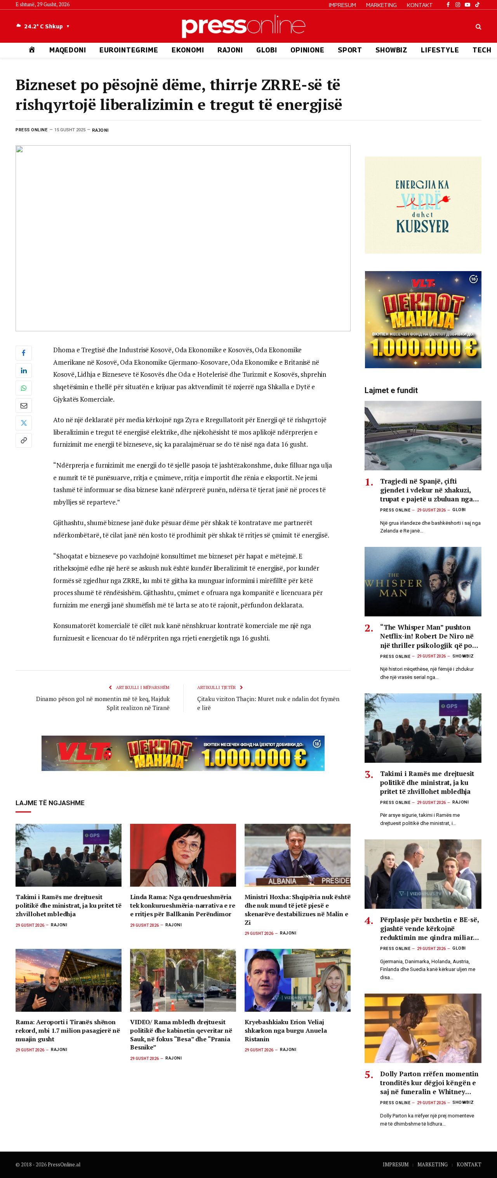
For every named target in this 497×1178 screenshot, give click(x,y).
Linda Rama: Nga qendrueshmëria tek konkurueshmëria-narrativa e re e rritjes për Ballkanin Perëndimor (182, 905)
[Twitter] (24, 423)
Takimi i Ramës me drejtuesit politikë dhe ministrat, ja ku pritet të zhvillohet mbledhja (69, 905)
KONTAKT (420, 4)
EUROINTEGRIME (128, 50)
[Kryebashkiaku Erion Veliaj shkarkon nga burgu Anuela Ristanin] (298, 980)
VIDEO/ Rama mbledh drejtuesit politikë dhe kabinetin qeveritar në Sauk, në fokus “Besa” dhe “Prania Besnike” (181, 1034)
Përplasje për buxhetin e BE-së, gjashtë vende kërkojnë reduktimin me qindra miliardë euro (430, 928)
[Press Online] (248, 26)
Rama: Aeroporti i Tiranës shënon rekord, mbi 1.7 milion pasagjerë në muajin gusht (68, 1030)
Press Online (32, 129)
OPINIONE (307, 50)
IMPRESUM (342, 4)
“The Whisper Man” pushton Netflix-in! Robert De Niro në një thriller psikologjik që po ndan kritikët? (427, 636)
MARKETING (381, 4)
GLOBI (266, 50)
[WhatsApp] (24, 388)
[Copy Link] (24, 440)
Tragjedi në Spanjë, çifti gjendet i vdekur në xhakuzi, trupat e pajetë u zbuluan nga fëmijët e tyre (426, 490)
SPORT (350, 50)
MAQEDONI (67, 50)
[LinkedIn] (24, 370)
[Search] (477, 26)
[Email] (24, 405)
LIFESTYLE (440, 50)
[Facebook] (24, 353)
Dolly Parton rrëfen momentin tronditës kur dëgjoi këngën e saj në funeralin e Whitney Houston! (429, 1082)
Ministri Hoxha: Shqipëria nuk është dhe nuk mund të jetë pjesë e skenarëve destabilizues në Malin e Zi (297, 909)
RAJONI (230, 50)
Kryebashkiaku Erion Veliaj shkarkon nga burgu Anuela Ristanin (286, 1030)
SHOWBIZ (391, 50)
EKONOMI (188, 50)
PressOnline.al (64, 1164)
